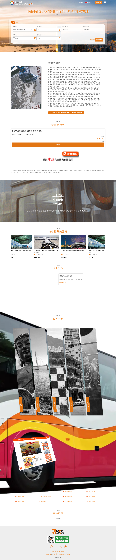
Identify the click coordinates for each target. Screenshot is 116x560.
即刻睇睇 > (62, 282)
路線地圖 (92, 39)
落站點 (39, 35)
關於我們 (48, 554)
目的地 (15, 35)
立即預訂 (58, 144)
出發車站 (39, 26)
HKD (80, 2)
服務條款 (61, 554)
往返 (13, 22)
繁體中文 (89, 2)
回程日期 (85, 26)
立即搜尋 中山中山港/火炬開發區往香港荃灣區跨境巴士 (66, 112)
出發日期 (64, 26)
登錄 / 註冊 (98, 2)
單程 (17, 22)
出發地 (15, 26)
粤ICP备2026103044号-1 (58, 551)
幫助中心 (54, 554)
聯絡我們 (67, 554)
